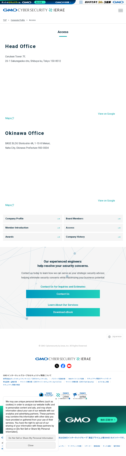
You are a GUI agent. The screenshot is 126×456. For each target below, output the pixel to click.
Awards (9, 236)
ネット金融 (107, 446)
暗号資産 (117, 446)
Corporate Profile (18, 20)
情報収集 (97, 446)
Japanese (117, 336)
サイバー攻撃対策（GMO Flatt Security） (80, 382)
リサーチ (88, 446)
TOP (5, 20)
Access (70, 227)
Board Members (74, 218)
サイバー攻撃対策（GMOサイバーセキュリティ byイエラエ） (41, 382)
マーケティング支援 (74, 446)
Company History (75, 236)
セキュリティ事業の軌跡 (11, 384)
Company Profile (14, 218)
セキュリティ (60, 446)
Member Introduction (16, 227)
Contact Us (63, 293)
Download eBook (63, 312)
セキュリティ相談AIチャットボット (99, 378)
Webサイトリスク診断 (76, 378)
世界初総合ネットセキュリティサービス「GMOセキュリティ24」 (25, 378)
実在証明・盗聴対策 (10, 382)
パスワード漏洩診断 (58, 378)
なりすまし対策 (103, 382)
